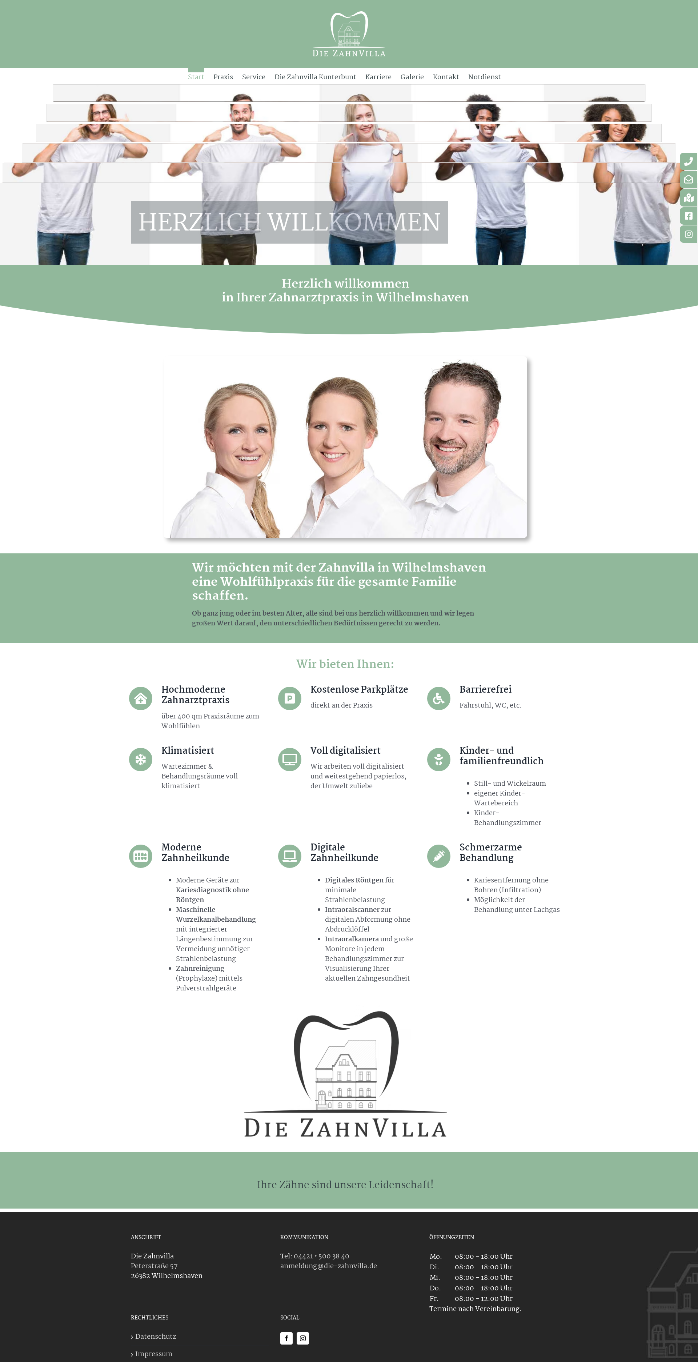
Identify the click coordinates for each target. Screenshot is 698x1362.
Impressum (153, 1354)
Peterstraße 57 (154, 1266)
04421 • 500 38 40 (321, 1256)
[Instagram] (303, 1338)
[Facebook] (286, 1338)
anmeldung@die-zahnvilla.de (328, 1266)
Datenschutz (155, 1337)
